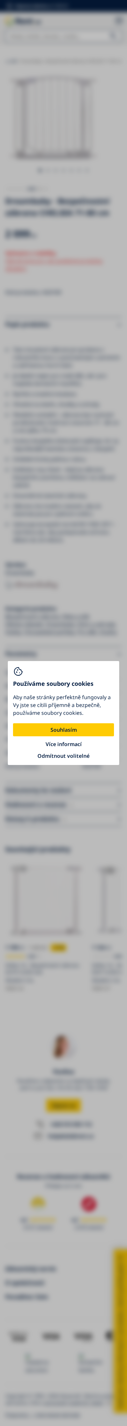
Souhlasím (63, 729)
